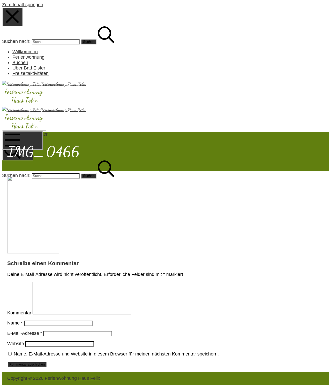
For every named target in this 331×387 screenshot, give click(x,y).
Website (15, 343)
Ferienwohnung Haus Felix (72, 378)
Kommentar (19, 312)
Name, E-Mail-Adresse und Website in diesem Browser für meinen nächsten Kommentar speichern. (116, 354)
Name (15, 323)
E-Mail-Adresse (24, 333)
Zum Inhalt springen (22, 4)
